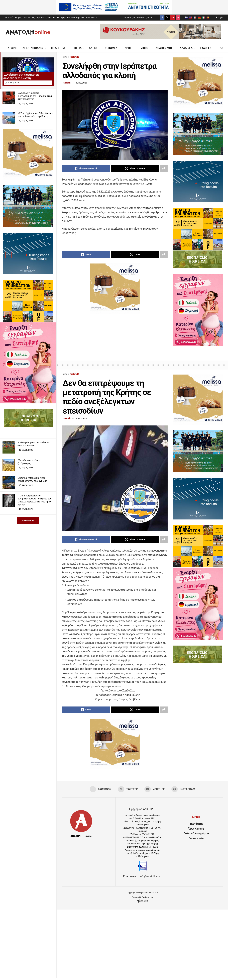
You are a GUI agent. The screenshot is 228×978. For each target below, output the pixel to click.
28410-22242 (148, 834)
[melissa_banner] (28, 178)
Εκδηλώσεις (29, 17)
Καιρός (18, 17)
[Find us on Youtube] (172, 18)
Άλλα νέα (186, 48)
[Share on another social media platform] (164, 168)
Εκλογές (205, 48)
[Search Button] (221, 48)
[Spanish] (207, 17)
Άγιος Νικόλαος (33, 48)
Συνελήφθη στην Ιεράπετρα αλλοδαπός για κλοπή (21, 76)
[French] (194, 17)
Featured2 (74, 57)
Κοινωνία (111, 48)
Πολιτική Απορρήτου (196, 833)
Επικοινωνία (91, 17)
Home (64, 57)
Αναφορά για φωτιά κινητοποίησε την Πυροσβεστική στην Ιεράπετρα (35, 96)
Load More (28, 520)
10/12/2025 (81, 82)
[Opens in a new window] (142, 903)
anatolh (66, 82)
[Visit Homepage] (27, 32)
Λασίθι (93, 48)
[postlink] (28, 70)
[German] (199, 17)
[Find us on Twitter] (167, 18)
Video (144, 48)
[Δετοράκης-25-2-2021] (28, 426)
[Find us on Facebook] (162, 18)
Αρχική (12, 48)
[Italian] (203, 17)
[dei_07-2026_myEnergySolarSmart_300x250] (28, 226)
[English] (190, 17)
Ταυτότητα (196, 823)
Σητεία (77, 48)
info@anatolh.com (150, 876)
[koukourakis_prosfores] (160, 38)
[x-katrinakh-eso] (28, 402)
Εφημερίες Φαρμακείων (48, 17)
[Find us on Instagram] (178, 18)
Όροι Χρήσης (196, 828)
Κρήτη (129, 48)
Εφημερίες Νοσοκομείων (72, 17)
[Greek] (186, 17)
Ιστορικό (9, 17)
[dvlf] (28, 273)
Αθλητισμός (164, 48)
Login (220, 17)
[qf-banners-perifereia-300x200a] (28, 320)
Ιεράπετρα (58, 48)
